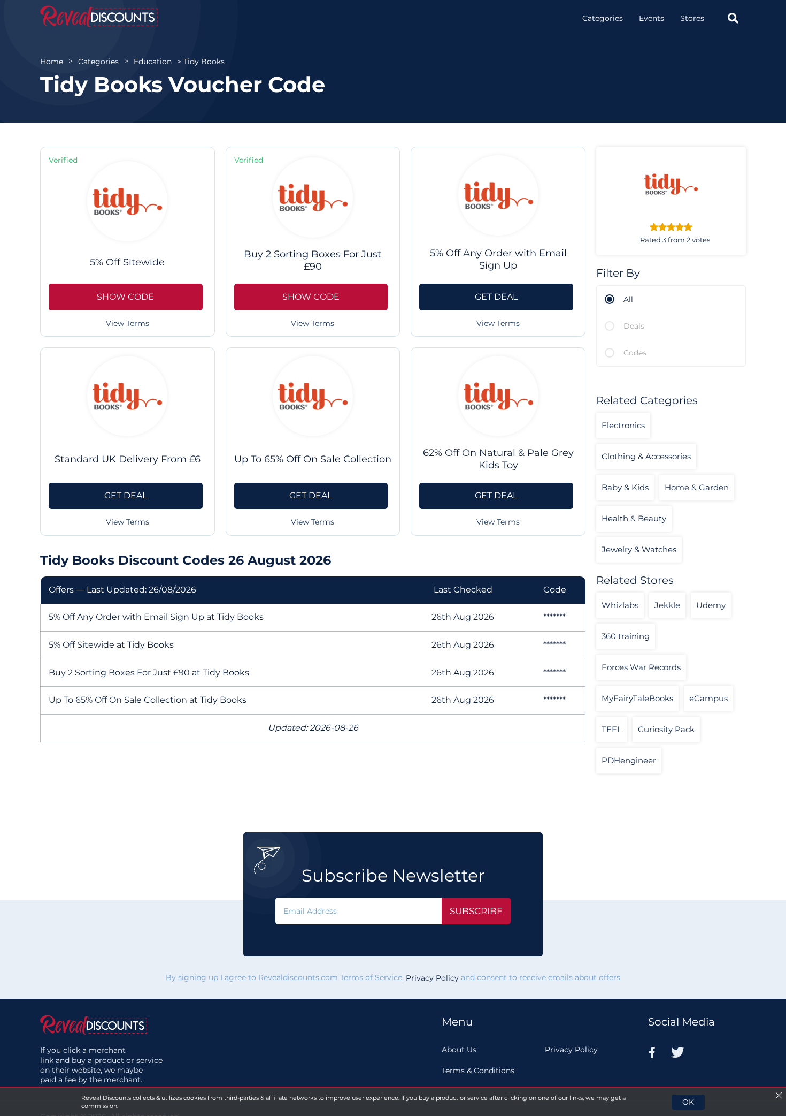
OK (688, 1102)
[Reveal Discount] (99, 16)
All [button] (628, 299)
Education (153, 61)
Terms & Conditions (478, 1070)
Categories (602, 18)
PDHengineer (629, 760)
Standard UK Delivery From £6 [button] (128, 459)
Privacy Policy (432, 978)
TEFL (612, 729)
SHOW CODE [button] (125, 297)
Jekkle (667, 605)
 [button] (733, 18)
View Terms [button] (127, 323)
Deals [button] (633, 326)
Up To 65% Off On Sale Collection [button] (312, 459)
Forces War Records (641, 667)
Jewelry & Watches (639, 549)
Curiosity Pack (666, 729)
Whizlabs (620, 605)
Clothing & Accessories (646, 456)
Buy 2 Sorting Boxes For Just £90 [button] (312, 260)
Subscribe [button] (476, 911)
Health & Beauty (634, 518)
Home (51, 61)
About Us (459, 1049)
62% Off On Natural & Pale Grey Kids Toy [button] (498, 459)
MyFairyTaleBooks (637, 698)
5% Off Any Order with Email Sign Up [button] (498, 259)
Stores (692, 18)
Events (651, 18)
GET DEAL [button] (496, 297)
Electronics (623, 425)
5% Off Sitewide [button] (127, 262)
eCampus (708, 698)
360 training (626, 636)
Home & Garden (697, 487)
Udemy (711, 605)
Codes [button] (634, 353)
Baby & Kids (625, 487)
